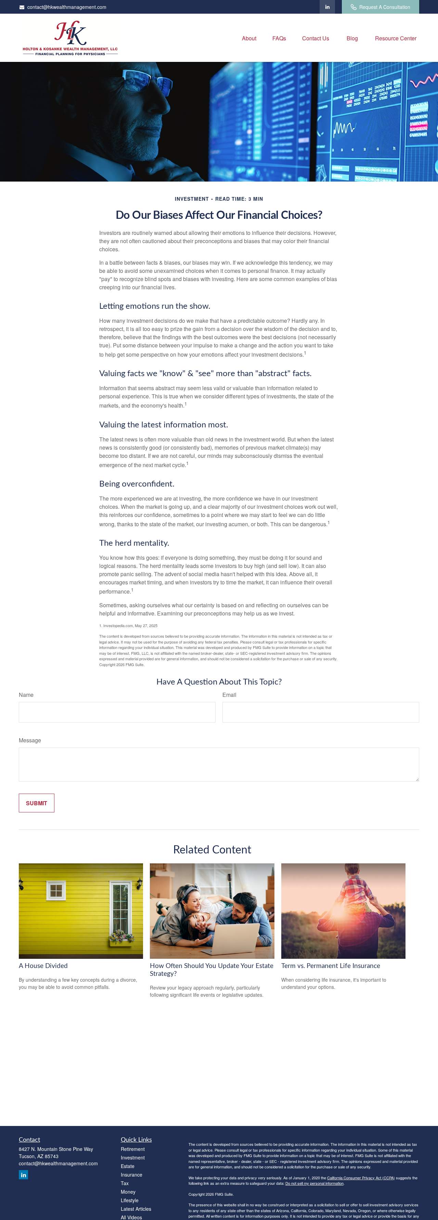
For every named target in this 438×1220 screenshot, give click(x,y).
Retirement (133, 1148)
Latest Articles (136, 1208)
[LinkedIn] (327, 7)
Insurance (131, 1174)
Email (229, 695)
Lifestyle (130, 1200)
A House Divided (43, 966)
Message (30, 740)
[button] (249, 38)
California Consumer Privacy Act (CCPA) (361, 1177)
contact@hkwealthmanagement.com (66, 6)
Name (26, 695)
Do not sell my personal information (314, 1183)
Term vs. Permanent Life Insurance (330, 966)
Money (128, 1191)
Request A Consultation (384, 6)
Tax (125, 1183)
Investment (133, 1157)
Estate (127, 1166)
